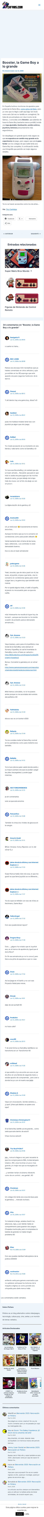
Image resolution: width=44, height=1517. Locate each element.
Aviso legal (22, 1504)
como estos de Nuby (29, 109)
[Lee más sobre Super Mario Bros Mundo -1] (22, 258)
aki (11, 606)
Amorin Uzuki (15, 838)
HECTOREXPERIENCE (18, 788)
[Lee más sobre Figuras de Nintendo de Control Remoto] (22, 290)
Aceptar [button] (19, 1514)
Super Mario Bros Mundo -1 (18, 271)
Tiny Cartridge (11, 209)
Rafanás (13, 731)
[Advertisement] (22, 33)
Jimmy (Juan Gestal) (16, 1447)
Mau (9, 1430)
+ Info (26, 1514)
